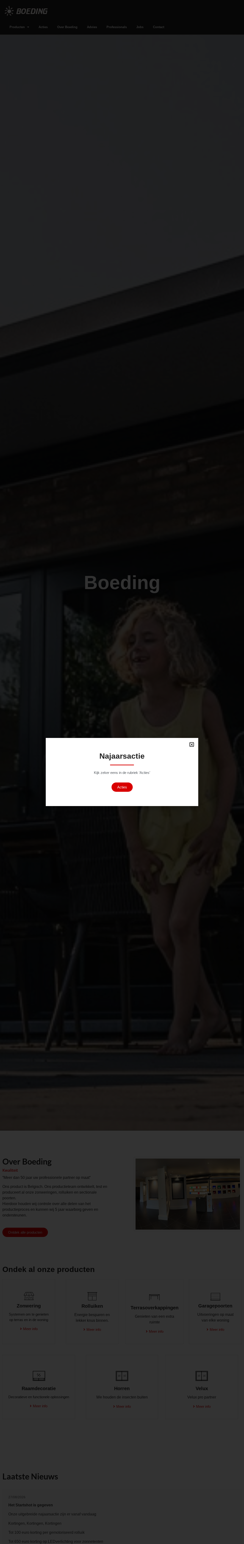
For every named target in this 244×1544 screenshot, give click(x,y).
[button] (191, 744)
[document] (122, 772)
